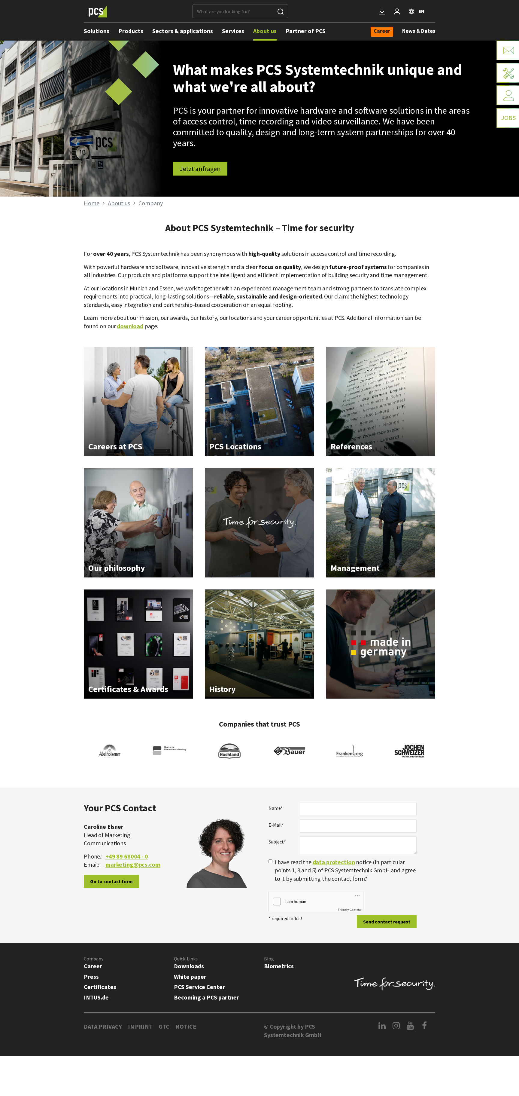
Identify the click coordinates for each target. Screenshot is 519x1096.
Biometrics (279, 966)
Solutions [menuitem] (96, 31)
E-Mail (276, 825)
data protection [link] (334, 862)
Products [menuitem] (130, 31)
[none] (382, 32)
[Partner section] (397, 11)
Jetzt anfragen (200, 168)
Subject (277, 842)
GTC (164, 1026)
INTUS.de (96, 997)
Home (91, 203)
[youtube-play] (410, 1025)
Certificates (100, 986)
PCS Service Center (199, 986)
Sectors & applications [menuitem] (182, 31)
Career (93, 966)
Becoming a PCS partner (206, 997)
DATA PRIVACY (103, 1026)
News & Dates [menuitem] (418, 30)
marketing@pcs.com (132, 864)
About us (119, 203)
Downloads (189, 966)
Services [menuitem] (233, 31)
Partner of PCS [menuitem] (306, 31)
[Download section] (382, 11)
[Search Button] (280, 11)
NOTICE (185, 1026)
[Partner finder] (507, 95)
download (130, 326)
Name (276, 808)
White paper (190, 976)
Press (91, 976)
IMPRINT (140, 1026)
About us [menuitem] (265, 31)
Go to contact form (111, 881)
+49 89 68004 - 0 (126, 856)
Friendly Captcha (350, 909)
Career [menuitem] (382, 31)
